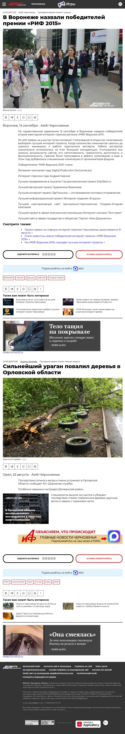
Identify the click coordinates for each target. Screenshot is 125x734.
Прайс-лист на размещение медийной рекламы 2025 (48, 674)
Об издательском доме (34, 670)
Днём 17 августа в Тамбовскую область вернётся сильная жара (34, 614)
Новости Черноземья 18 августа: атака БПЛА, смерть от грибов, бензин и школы (97, 605)
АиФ (20, 110)
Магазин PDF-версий (102, 670)
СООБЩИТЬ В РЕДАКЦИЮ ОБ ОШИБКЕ (39, 677)
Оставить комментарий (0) (99, 254)
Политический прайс (87, 674)
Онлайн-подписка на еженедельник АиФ (69, 670)
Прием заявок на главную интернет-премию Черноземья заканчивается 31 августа (97, 300)
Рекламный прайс (31, 667)
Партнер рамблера (65, 722)
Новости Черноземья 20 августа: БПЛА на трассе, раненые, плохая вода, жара (36, 605)
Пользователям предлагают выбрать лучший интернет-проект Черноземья (37, 310)
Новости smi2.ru (13, 352)
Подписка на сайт (83, 667)
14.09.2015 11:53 (9, 12)
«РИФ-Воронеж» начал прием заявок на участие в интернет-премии (95, 310)
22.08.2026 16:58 (10, 361)
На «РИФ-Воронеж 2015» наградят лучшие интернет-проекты (64, 242)
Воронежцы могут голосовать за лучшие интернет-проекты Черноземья (35, 300)
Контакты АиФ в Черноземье (57, 667)
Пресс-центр (101, 667)
